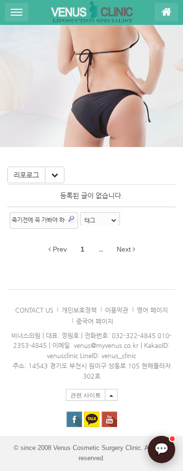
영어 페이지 (152, 310)
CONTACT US (34, 310)
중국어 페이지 (94, 321)
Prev (59, 249)
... (101, 249)
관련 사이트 (85, 395)
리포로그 (26, 175)
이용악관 (116, 310)
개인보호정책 (79, 310)
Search (71, 219)
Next (125, 249)
